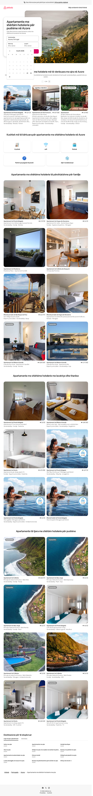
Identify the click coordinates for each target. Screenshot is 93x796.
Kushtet (49, 793)
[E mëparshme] (42, 81)
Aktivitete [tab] (24, 739)
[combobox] (22, 39)
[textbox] (14, 46)
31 (9, 77)
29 (27, 73)
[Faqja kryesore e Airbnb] (8, 7)
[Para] (49, 81)
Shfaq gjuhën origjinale (61, 2)
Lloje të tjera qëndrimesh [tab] (11, 739)
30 (31, 73)
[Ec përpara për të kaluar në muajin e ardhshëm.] (30, 50)
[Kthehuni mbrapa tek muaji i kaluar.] (9, 50)
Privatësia (43, 793)
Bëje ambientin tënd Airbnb (77, 8)
